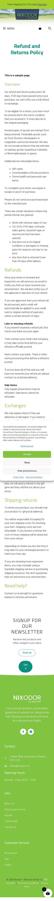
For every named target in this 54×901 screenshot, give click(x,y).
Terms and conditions (34, 477)
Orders (8, 864)
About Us (9, 803)
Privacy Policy (18, 477)
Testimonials (11, 821)
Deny (27, 462)
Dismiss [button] (42, 4)
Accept (27, 454)
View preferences (27, 470)
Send (26, 666)
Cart (6, 858)
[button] (49, 28)
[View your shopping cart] (40, 28)
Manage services (27, 446)
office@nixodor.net (19, 766)
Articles (8, 815)
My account (10, 853)
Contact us (10, 827)
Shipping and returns (15, 809)
